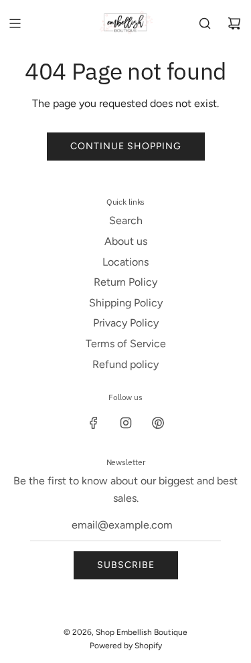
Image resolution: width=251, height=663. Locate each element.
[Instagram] (126, 423)
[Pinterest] (158, 423)
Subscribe (126, 565)
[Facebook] (93, 423)
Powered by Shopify (126, 645)
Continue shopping (125, 146)
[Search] (205, 23)
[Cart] (234, 23)
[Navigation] (14, 23)
